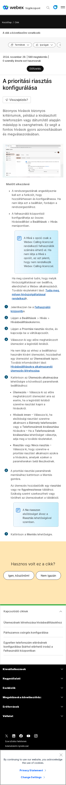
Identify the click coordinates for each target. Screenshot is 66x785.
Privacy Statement (31, 770)
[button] (55, 7)
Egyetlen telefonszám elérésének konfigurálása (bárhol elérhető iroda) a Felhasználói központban (28, 646)
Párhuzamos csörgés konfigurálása (26, 632)
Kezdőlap (7, 22)
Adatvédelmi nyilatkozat (17, 746)
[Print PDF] (24, 69)
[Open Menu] (63, 7)
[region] (33, 767)
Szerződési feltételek (15, 741)
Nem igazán (48, 575)
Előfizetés (35, 68)
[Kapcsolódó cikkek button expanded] (60, 611)
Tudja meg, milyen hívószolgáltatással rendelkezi (36, 294)
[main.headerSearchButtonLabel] (48, 6)
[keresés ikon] (48, 7)
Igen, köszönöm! (18, 575)
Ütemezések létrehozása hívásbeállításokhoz (33, 622)
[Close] (61, 755)
